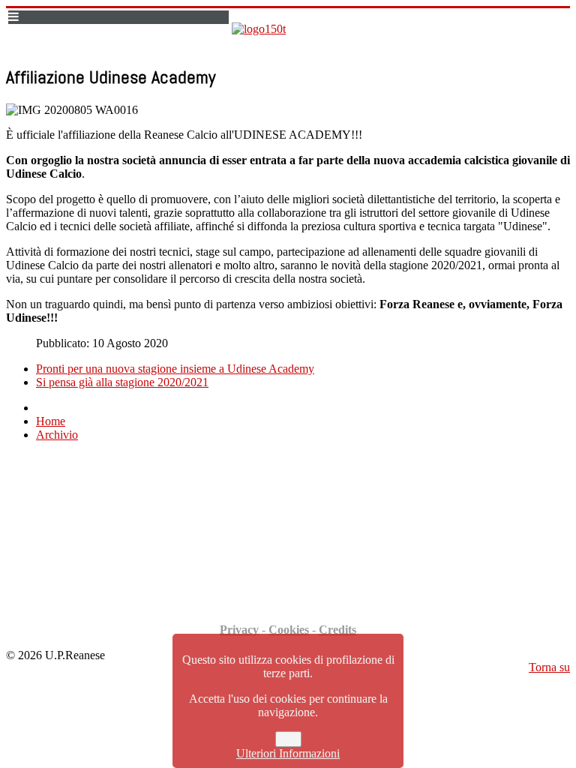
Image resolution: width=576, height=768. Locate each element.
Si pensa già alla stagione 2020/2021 (122, 382)
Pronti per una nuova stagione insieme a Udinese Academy (175, 368)
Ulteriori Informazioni (288, 753)
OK (288, 739)
